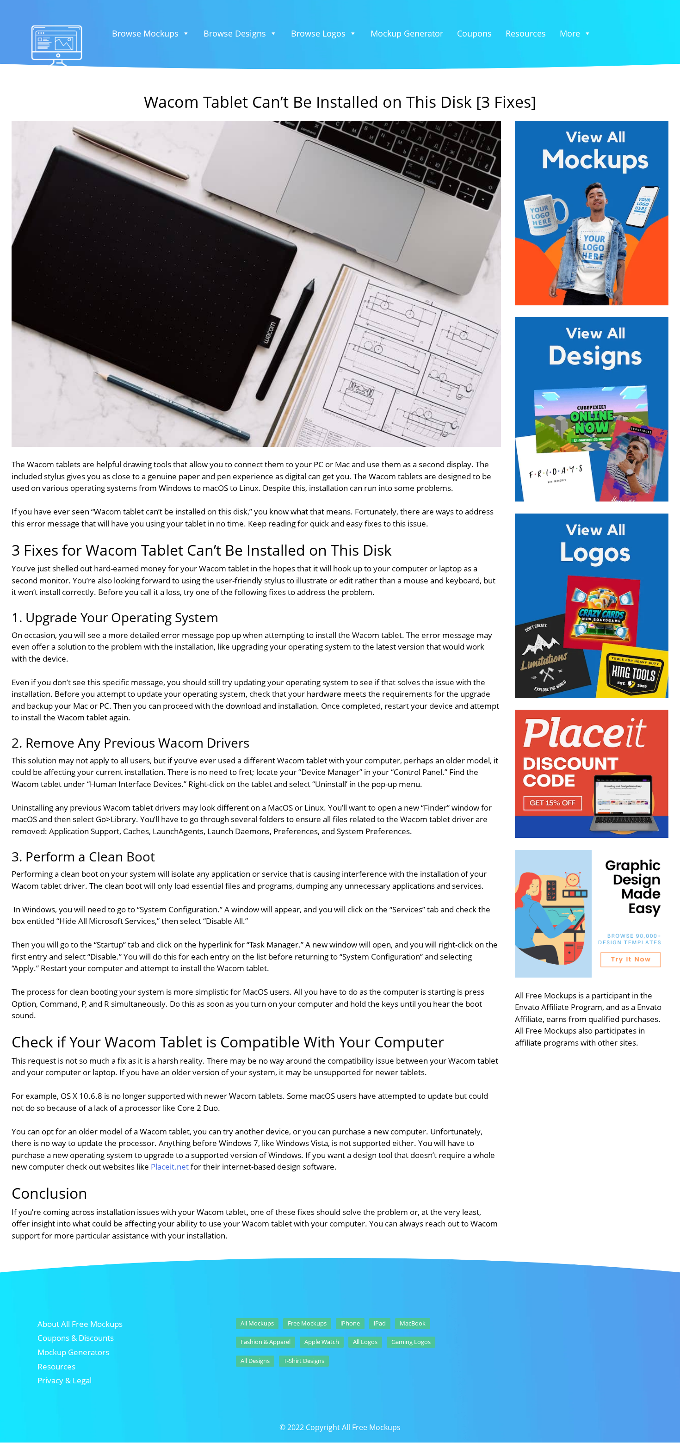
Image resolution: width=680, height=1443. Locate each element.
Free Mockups (307, 1323)
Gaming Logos (411, 1342)
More (570, 33)
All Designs (255, 1360)
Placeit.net (170, 1166)
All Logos (365, 1342)
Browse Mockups (145, 33)
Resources (526, 33)
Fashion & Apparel (266, 1342)
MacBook (413, 1323)
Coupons (474, 33)
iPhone (350, 1323)
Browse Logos (318, 33)
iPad (380, 1323)
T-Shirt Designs (304, 1360)
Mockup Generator (407, 33)
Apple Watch (321, 1342)
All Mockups (257, 1323)
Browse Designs (235, 33)
